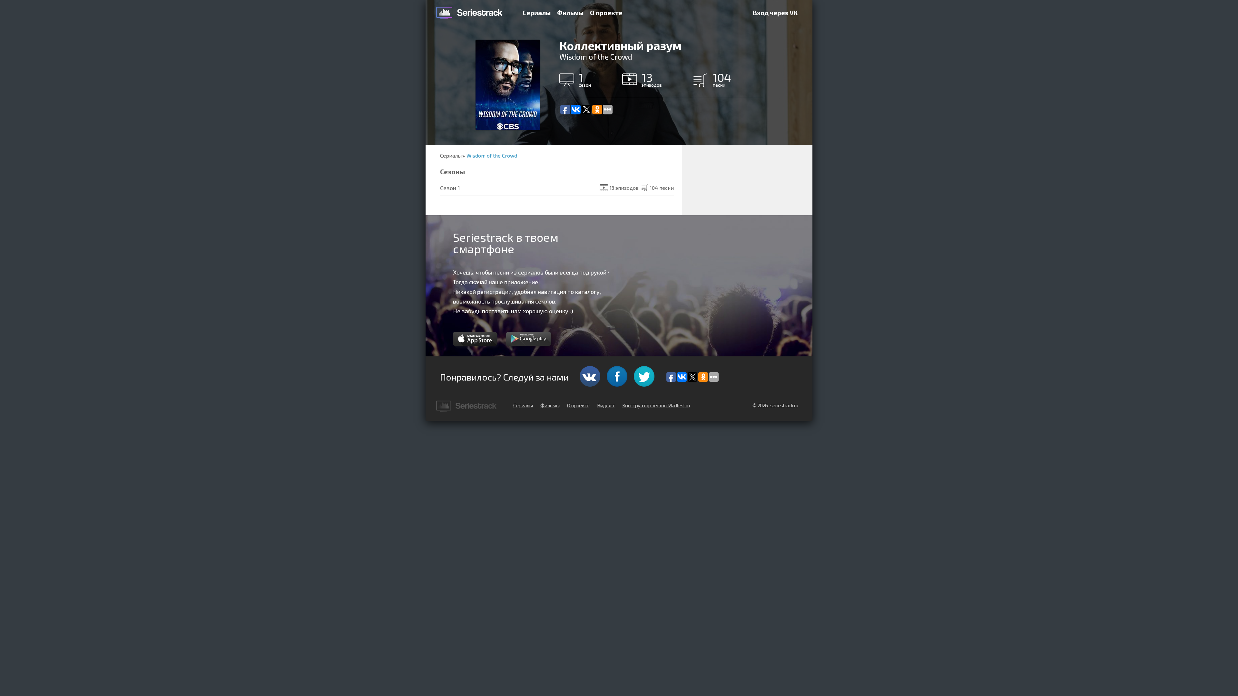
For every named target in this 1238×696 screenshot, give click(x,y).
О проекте (606, 12)
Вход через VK (775, 12)
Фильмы (570, 12)
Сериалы (537, 12)
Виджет (605, 405)
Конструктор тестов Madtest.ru (656, 405)
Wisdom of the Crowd (492, 155)
